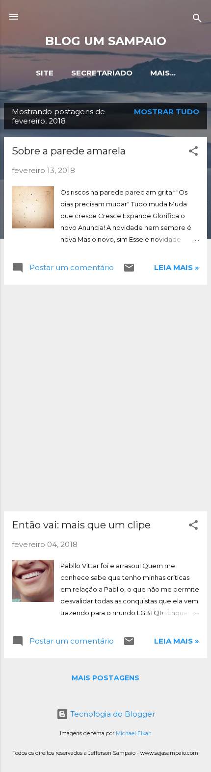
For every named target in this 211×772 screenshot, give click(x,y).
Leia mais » (176, 267)
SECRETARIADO (101, 72)
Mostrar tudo (166, 111)
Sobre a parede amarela (69, 151)
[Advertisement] (105, 398)
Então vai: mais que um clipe (81, 525)
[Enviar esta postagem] (129, 270)
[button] (193, 152)
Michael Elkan (134, 733)
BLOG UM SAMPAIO (105, 41)
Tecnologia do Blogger (111, 714)
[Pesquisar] (197, 20)
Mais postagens (105, 677)
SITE (44, 72)
